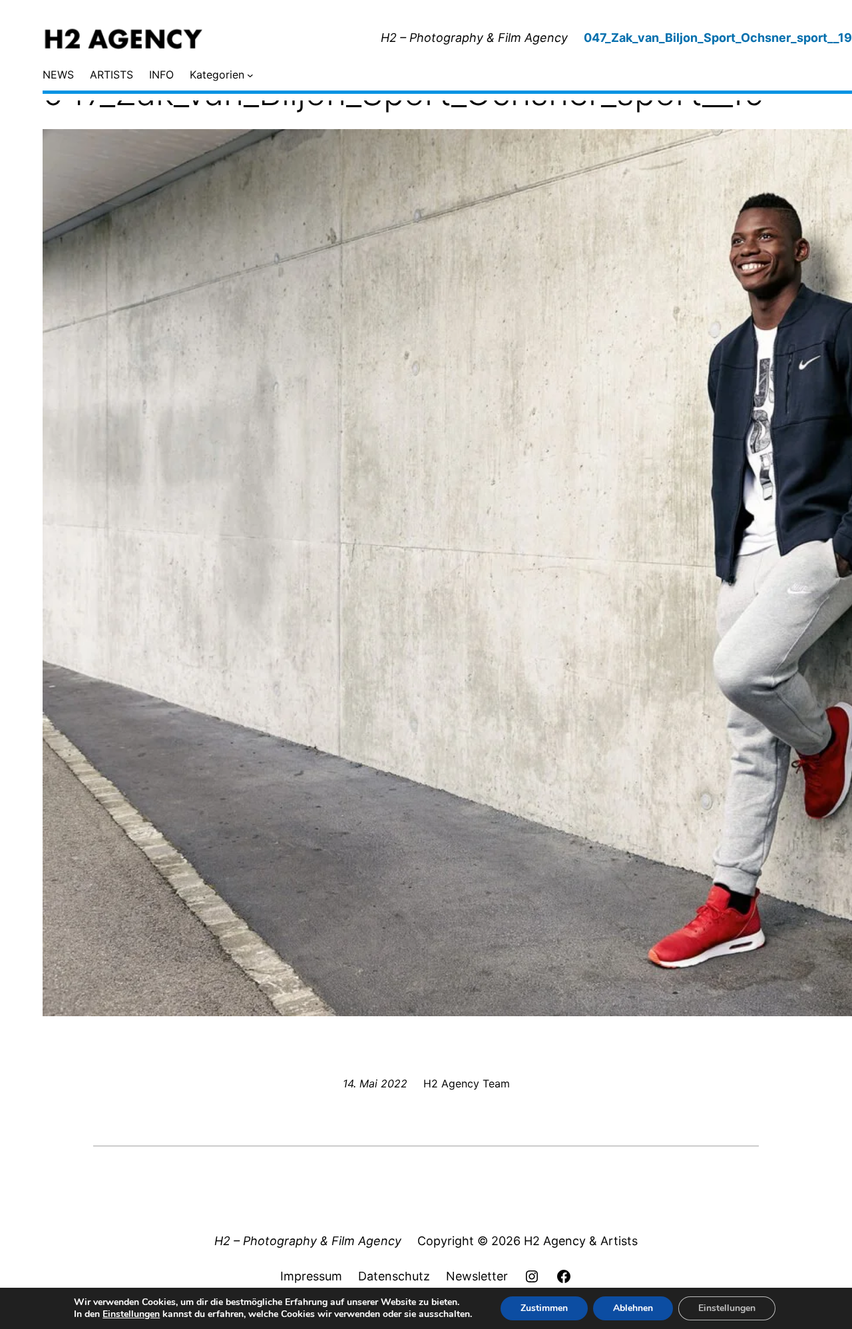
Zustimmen (544, 1308)
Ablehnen (633, 1308)
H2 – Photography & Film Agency (474, 38)
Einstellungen (131, 1314)
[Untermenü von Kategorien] (250, 75)
